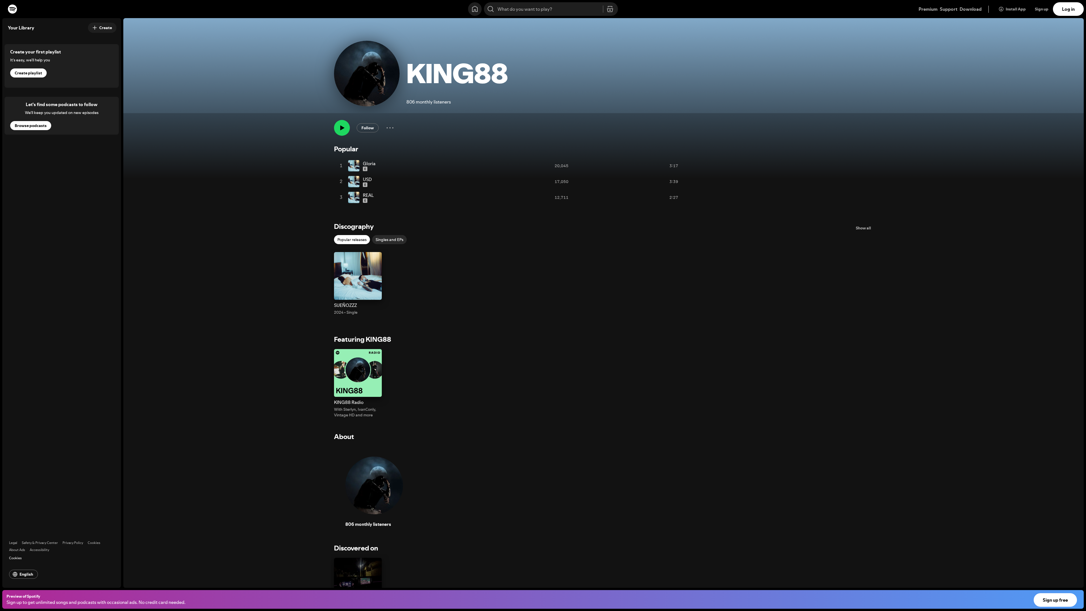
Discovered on (356, 548)
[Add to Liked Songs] (660, 165)
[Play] (342, 128)
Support (948, 9)
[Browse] (610, 9)
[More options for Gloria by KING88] (684, 165)
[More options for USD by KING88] (684, 181)
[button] (358, 284)
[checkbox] (352, 239)
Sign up (1041, 9)
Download (971, 9)
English (26, 574)
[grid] (512, 182)
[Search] (490, 9)
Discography (354, 226)
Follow (367, 128)
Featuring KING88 (362, 339)
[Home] (475, 9)
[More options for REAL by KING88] (684, 197)
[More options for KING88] (390, 128)
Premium (928, 9)
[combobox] (551, 9)
